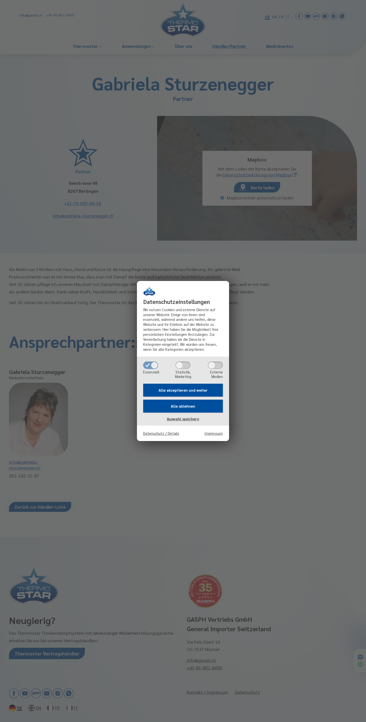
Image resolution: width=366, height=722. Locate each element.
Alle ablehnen (183, 406)
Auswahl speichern (183, 418)
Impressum (213, 433)
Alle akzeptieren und (183, 390)
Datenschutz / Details (161, 433)
